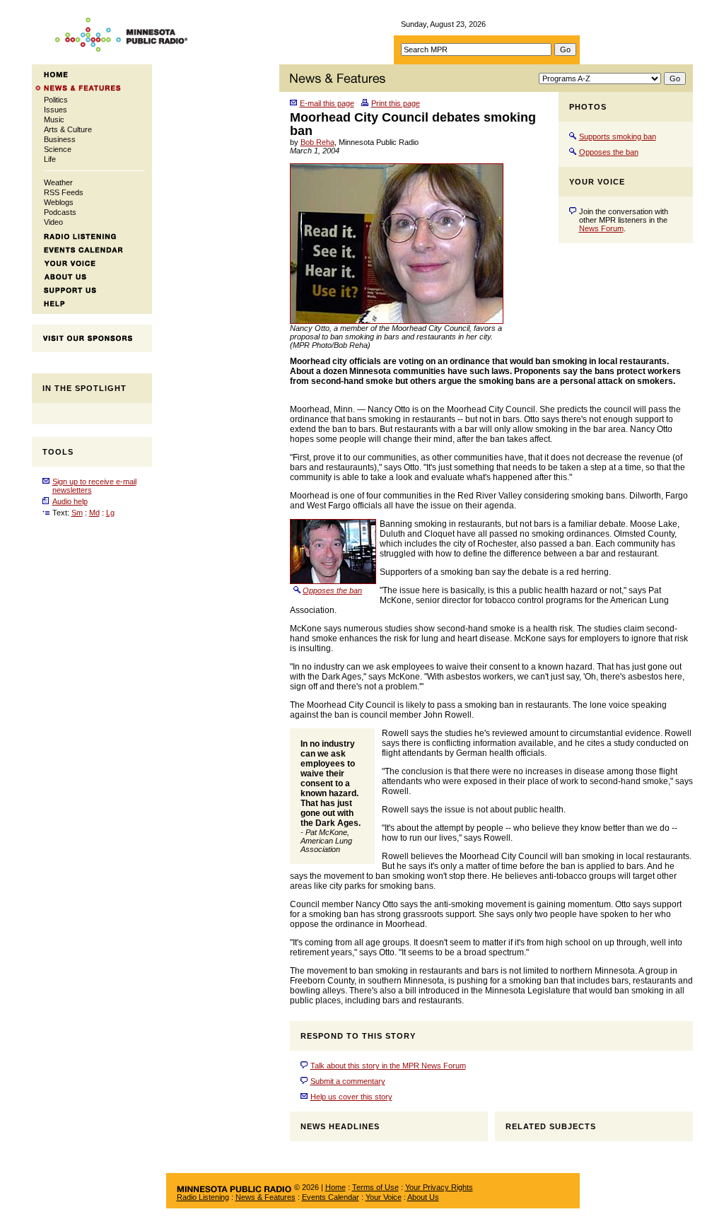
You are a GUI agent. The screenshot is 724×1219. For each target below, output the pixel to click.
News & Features (265, 1197)
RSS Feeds (63, 192)
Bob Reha (317, 142)
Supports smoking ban (617, 136)
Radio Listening (203, 1197)
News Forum (601, 228)
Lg (110, 512)
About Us (423, 1197)
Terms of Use (375, 1187)
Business (60, 139)
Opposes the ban (608, 152)
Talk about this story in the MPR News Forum (388, 1065)
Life (50, 159)
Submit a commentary (347, 1081)
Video (53, 222)
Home (335, 1187)
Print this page (395, 103)
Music (54, 119)
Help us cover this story (351, 1096)
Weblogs (59, 202)
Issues (55, 109)
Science (57, 149)
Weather (58, 182)
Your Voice (384, 1197)
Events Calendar (330, 1197)
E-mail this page (327, 103)
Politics (56, 99)
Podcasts (60, 212)
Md (94, 512)
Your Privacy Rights (439, 1187)
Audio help (70, 501)
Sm (77, 512)
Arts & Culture (68, 129)
